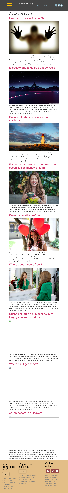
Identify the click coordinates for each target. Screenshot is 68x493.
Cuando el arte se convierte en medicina (28, 118)
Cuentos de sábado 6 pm (25, 215)
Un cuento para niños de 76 (26, 18)
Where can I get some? (23, 364)
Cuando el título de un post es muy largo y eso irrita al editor (31, 315)
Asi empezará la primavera (25, 413)
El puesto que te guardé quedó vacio (32, 67)
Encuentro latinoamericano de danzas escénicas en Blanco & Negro (32, 166)
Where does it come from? (25, 264)
